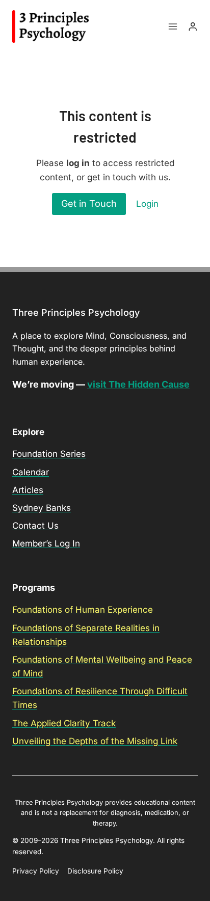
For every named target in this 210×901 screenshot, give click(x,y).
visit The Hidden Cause (138, 384)
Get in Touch (89, 203)
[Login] (193, 26)
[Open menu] (173, 27)
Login (147, 204)
